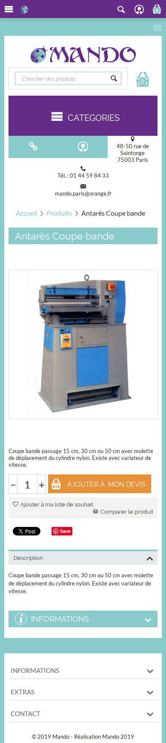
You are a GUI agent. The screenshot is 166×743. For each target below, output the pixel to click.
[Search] (114, 78)
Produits (59, 213)
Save (65, 531)
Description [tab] (28, 558)
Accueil (26, 213)
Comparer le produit (126, 512)
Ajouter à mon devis (106, 484)
